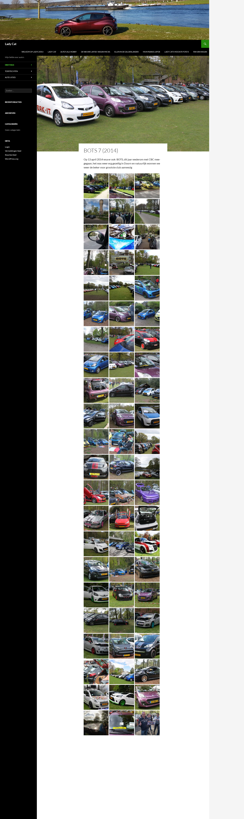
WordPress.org (11, 159)
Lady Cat (10, 44)
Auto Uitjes (10, 77)
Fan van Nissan (200, 52)
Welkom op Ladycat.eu (32, 52)
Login (7, 147)
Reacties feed (10, 155)
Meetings (9, 65)
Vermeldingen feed (13, 151)
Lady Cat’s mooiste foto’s (176, 52)
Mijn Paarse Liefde (151, 52)
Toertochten (11, 71)
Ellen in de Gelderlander (126, 52)
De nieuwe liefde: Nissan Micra (95, 52)
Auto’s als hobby (68, 52)
